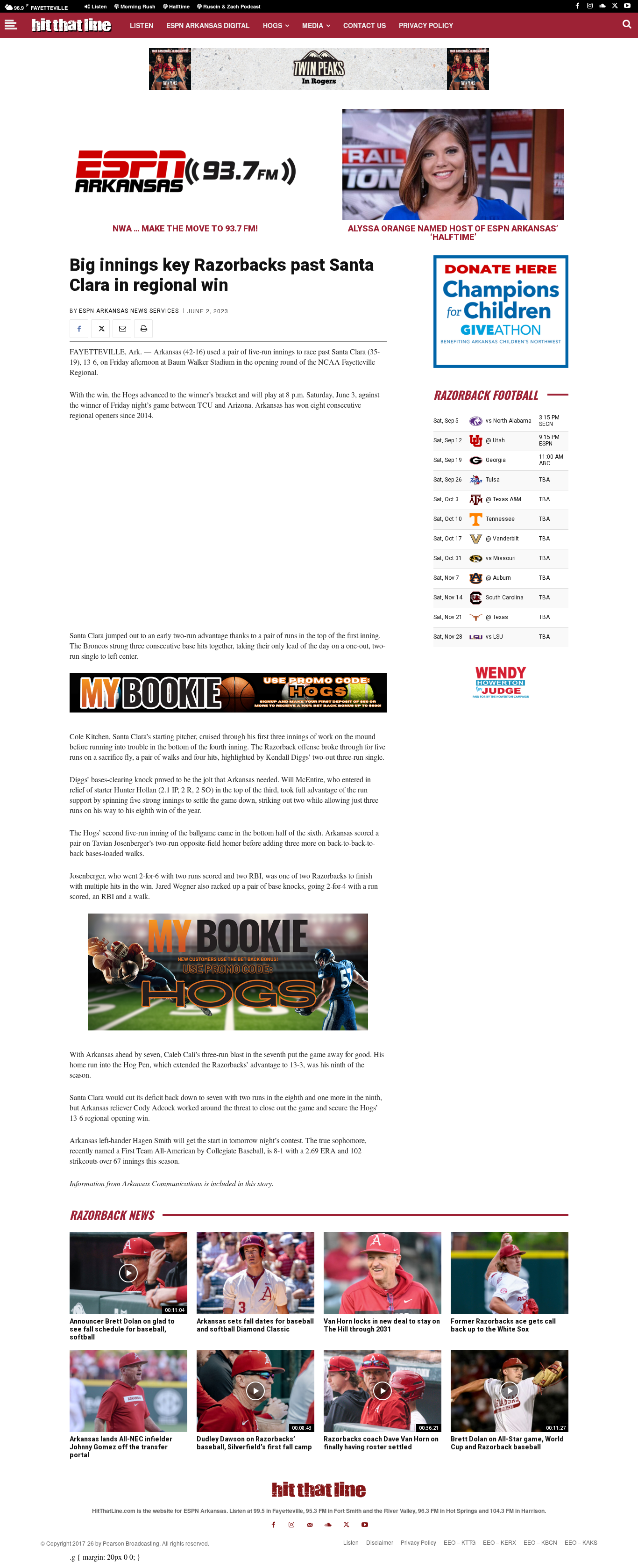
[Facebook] (577, 6)
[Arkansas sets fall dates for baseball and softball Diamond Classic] (255, 1273)
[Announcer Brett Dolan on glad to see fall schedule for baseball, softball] (128, 1273)
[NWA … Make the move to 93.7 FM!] (185, 164)
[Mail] (310, 1525)
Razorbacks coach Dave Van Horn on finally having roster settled (381, 1443)
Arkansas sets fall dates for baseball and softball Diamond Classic (255, 1325)
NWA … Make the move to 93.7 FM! (185, 228)
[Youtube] (627, 6)
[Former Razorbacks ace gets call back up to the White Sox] (509, 1273)
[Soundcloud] (602, 6)
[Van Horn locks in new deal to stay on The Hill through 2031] (382, 1273)
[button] (627, 24)
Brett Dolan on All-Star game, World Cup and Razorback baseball (507, 1443)
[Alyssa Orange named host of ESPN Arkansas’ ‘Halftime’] (453, 164)
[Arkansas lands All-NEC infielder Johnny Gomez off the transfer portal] (128, 1391)
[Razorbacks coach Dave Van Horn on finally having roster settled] (382, 1391)
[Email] (122, 328)
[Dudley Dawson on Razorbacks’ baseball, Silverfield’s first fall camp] (255, 1391)
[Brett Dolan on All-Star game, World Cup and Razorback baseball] (509, 1391)
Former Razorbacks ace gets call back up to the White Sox (503, 1325)
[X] (615, 6)
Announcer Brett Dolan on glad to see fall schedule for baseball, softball (122, 1329)
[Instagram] (590, 6)
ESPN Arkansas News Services (129, 311)
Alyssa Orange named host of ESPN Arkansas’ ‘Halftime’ (453, 232)
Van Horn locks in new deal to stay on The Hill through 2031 (382, 1325)
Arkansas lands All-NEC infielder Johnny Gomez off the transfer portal (121, 1447)
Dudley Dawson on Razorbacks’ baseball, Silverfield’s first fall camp (254, 1443)
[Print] (143, 328)
